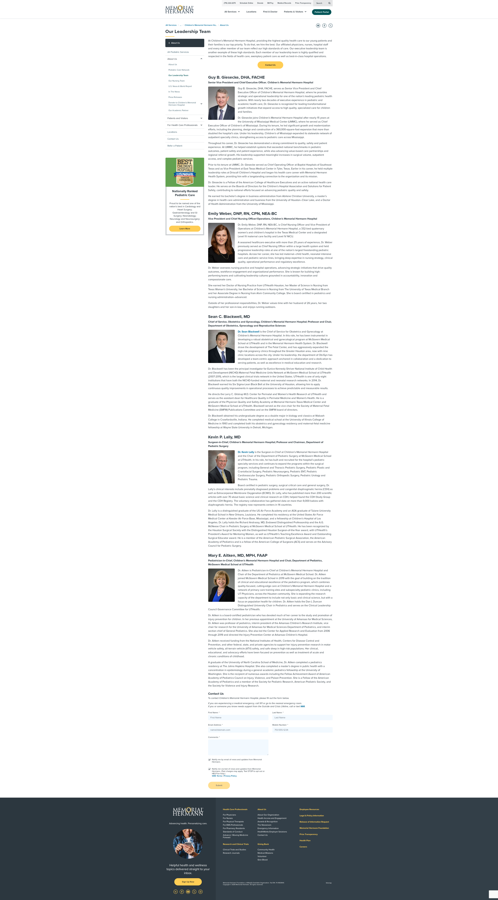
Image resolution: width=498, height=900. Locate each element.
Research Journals (231, 853)
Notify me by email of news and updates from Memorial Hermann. (237, 760)
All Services (230, 11)
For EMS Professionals (233, 825)
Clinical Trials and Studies (234, 849)
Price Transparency (303, 3)
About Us (224, 25)
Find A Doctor (270, 11)
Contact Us (270, 65)
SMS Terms (217, 776)
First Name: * (214, 712)
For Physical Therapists (233, 821)
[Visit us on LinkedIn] (176, 891)
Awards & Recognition (268, 821)
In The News (174, 91)
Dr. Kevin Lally (246, 452)
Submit (219, 785)
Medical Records (284, 3)
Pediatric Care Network (178, 70)
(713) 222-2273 (230, 3)
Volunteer (262, 856)
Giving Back (263, 844)
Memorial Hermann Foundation (314, 828)
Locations (251, 11)
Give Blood (263, 860)
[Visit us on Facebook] (182, 891)
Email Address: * (215, 725)
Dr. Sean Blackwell (248, 331)
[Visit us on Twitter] (194, 891)
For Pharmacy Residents (234, 828)
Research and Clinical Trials (236, 844)
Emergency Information (268, 828)
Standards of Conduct (233, 832)
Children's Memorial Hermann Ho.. (201, 25)
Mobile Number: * (280, 725)
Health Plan (305, 840)
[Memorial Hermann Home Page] (178, 9)
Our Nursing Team (176, 81)
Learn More (184, 228)
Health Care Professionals (235, 809)
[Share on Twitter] (330, 25)
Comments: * (214, 737)
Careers (303, 846)
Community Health (266, 849)
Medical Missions (265, 853)
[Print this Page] (318, 25)
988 (302, 706)
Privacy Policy (230, 776)
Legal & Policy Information (312, 815)
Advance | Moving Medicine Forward (235, 836)
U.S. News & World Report (180, 86)
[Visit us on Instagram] (200, 891)
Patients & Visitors (293, 11)
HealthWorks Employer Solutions (272, 832)
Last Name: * (277, 712)
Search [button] (319, 3)
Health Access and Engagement (272, 818)
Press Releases (175, 97)
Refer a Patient (174, 145)
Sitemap (329, 883)
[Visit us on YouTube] (188, 891)
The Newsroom (264, 825)
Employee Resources (309, 809)
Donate (260, 3)
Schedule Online (246, 3)
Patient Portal (322, 12)
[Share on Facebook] (324, 25)
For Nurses (228, 818)
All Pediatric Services (178, 52)
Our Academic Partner (178, 110)
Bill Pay (270, 3)
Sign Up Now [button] (188, 882)
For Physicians (229, 815)
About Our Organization (268, 815)
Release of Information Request (314, 822)
